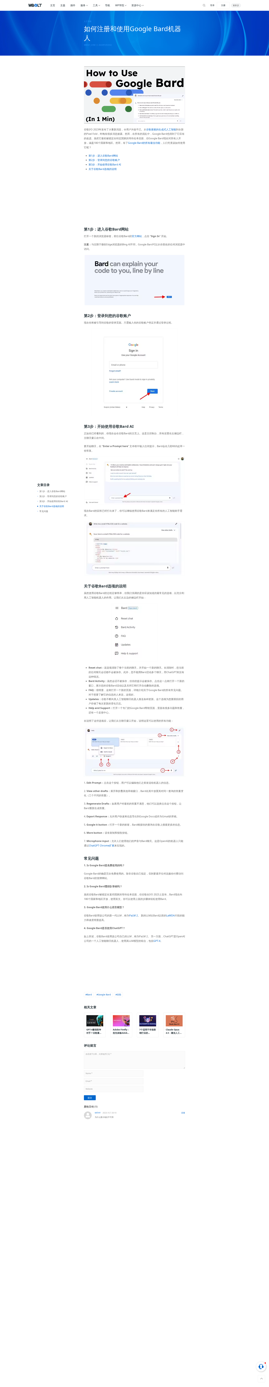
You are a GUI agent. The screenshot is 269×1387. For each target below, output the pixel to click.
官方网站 (137, 236)
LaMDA (170, 915)
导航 (107, 5)
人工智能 (87, 21)
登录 (212, 5)
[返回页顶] (261, 1378)
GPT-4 (156, 941)
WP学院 (119, 5)
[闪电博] (35, 5)
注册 (223, 5)
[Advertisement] (134, 197)
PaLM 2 (133, 915)
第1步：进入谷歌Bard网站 (103, 155)
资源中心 (136, 5)
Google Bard (104, 994)
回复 (183, 1112)
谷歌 (119, 994)
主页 (52, 5)
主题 (62, 5)
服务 (82, 5)
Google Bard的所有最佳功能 (144, 143)
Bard (89, 994)
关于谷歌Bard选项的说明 (103, 169)
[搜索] (204, 5)
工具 (95, 5)
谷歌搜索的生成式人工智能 (161, 129)
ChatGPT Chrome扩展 (101, 845)
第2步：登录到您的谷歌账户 (104, 160)
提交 (90, 1097)
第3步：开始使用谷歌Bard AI (105, 164)
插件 (72, 5)
